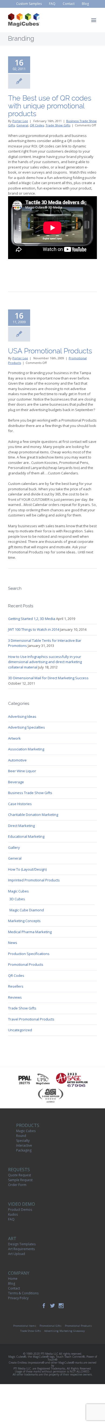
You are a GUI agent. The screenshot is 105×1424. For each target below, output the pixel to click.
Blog (11, 1283)
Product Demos (20, 1209)
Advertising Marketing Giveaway (64, 1331)
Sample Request (20, 1180)
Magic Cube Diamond (26, 910)
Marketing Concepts (24, 920)
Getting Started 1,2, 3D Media (31, 618)
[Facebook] (43, 1305)
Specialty (23, 1140)
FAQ (11, 1219)
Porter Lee (20, 121)
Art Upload (16, 1253)
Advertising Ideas (22, 716)
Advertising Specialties (26, 727)
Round (21, 1135)
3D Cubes (17, 899)
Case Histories (20, 803)
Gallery (14, 847)
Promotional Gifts (50, 1326)
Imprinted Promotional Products (34, 880)
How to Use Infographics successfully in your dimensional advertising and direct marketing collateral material (45, 662)
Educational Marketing (26, 836)
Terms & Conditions (23, 1293)
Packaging (24, 1150)
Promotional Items (24, 1326)
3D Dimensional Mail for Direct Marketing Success (48, 677)
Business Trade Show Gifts (30, 792)
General (22, 125)
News (12, 942)
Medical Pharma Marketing (30, 931)
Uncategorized (20, 1030)
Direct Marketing (21, 825)
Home (13, 1278)
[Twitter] (52, 1305)
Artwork (14, 738)
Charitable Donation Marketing (33, 814)
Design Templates (22, 1244)
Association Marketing (26, 749)
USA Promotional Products (50, 351)
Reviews (15, 997)
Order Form (17, 1184)
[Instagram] (61, 1305)
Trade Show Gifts (58, 125)
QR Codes (37, 125)
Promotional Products (25, 964)
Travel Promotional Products (31, 1019)
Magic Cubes (18, 891)
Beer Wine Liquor (22, 770)
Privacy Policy (18, 1298)
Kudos (13, 1214)
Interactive (24, 1145)
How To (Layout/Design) (27, 869)
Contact (14, 1288)
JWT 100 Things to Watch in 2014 (33, 629)
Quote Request (19, 1175)
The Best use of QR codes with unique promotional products (49, 106)
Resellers (15, 986)
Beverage (16, 782)
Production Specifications (29, 953)
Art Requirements (21, 1249)
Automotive (17, 760)
